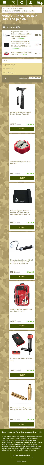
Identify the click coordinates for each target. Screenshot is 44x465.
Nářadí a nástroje (12, 11)
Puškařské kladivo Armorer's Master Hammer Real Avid (20, 113)
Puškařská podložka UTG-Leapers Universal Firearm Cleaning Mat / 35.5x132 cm (21, 44)
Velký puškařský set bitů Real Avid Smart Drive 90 (21, 310)
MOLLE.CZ (6, 9)
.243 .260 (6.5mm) (28, 11)
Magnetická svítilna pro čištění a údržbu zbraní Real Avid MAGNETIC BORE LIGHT (21, 261)
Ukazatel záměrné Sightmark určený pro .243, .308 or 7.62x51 (21, 408)
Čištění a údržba (19, 9)
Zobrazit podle (24, 78)
